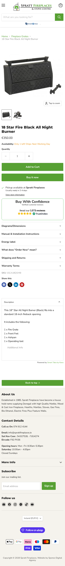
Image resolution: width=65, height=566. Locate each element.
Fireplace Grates (19, 36)
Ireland (31, 518)
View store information (15, 195)
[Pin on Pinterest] (22, 284)
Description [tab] (9, 302)
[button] (32, 347)
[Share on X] (10, 284)
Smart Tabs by (53, 362)
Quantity (6, 149)
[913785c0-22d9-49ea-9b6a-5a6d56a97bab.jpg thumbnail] (7, 115)
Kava (61, 362)
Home (5, 36)
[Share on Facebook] (4, 284)
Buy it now (32, 177)
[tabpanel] (32, 333)
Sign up (48, 486)
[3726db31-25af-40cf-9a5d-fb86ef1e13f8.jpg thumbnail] (17, 115)
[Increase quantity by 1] (29, 156)
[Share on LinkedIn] (16, 284)
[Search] (59, 17)
